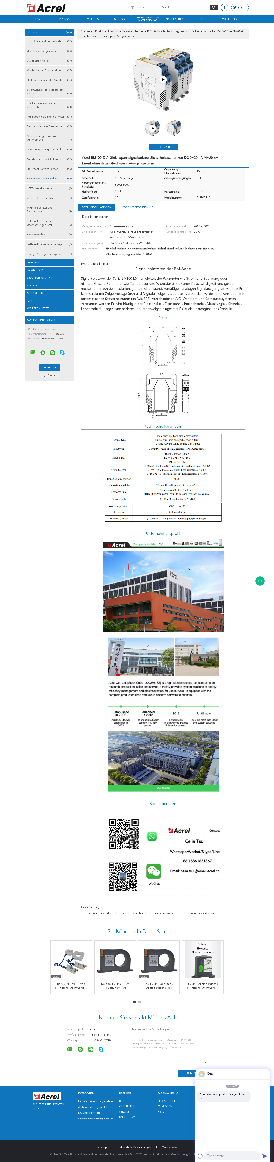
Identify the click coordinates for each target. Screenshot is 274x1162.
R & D (161, 1112)
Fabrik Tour (35, 270)
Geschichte (127, 1106)
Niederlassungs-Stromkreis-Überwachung (49, 138)
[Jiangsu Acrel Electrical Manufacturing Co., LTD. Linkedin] (245, 7)
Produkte (66, 19)
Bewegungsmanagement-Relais (49, 149)
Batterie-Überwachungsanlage (49, 244)
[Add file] (200, 1156)
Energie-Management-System (49, 254)
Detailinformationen (96, 207)
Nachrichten (175, 19)
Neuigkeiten (35, 293)
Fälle (202, 19)
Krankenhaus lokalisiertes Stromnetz (49, 105)
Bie (121, 1101)
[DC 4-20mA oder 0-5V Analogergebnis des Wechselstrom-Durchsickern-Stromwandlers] (158, 961)
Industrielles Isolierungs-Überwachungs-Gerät (49, 223)
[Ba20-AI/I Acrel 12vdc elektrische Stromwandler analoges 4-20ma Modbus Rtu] (71, 961)
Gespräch (163, 147)
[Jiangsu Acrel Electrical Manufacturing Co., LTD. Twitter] (235, 7)
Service (124, 1112)
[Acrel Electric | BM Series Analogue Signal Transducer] (163, 79)
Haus (38, 19)
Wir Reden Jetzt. (232, 19)
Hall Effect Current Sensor (49, 169)
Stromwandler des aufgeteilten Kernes (49, 92)
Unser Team (127, 1117)
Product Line (167, 1101)
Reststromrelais (49, 234)
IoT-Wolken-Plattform (49, 188)
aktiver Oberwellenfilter (49, 198)
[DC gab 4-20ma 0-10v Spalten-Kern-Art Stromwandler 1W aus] (115, 961)
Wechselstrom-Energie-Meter (49, 70)
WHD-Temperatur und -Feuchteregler (49, 210)
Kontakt (33, 285)
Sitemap (102, 1147)
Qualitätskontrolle (41, 278)
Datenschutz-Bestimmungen (134, 1147)
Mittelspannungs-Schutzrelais (49, 159)
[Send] (265, 1156)
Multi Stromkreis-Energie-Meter (49, 116)
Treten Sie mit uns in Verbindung (147, 19)
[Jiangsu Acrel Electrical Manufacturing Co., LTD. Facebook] (224, 7)
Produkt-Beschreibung (138, 207)
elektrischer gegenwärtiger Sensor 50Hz (153, 913)
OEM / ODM (165, 1106)
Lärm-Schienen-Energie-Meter (49, 41)
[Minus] (264, 1074)
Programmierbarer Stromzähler (49, 126)
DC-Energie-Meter (49, 61)
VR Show (93, 19)
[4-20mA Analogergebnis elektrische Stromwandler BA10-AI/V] (202, 961)
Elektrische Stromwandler (49, 178)
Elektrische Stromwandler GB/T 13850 (104, 913)
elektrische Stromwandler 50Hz (198, 913)
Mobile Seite (169, 1147)
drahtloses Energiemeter (49, 51)
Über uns (120, 19)
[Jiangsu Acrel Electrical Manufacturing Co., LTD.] (32, 352)
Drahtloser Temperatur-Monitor (49, 80)
